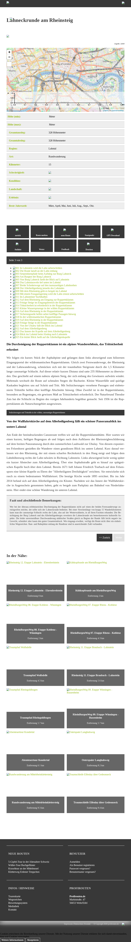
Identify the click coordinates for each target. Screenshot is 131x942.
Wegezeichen (15, 899)
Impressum (68, 924)
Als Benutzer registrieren (82, 865)
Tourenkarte (14, 896)
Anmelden (74, 861)
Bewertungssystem (17, 903)
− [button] (9, 57)
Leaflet (105, 110)
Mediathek (13, 906)
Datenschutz (78, 924)
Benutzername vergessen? (82, 871)
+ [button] (9, 52)
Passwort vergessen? (79, 868)
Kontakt (12, 909)
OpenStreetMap (117, 110)
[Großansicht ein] (9, 64)
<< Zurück (104, 537)
